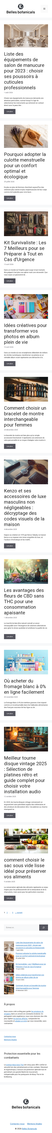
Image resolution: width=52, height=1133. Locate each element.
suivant (18, 913)
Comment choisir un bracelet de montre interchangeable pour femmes (25, 416)
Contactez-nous (10, 1036)
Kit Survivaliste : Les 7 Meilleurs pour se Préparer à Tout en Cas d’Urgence (25, 251)
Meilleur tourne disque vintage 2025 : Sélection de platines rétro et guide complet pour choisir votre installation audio (25, 774)
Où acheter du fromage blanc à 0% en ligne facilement (25, 686)
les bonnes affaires (20, 1019)
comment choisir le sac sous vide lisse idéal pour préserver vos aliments (25, 868)
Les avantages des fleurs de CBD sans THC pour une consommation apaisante (24, 602)
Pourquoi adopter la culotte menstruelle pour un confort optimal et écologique (25, 166)
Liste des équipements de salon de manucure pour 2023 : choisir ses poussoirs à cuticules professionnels (24, 70)
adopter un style (21, 1021)
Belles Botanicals (29, 1129)
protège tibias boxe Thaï (15, 1065)
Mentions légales (10, 1040)
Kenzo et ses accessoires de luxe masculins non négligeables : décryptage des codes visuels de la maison (25, 507)
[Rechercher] (43, 927)
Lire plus (10, 111)
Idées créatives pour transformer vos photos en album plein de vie (25, 334)
